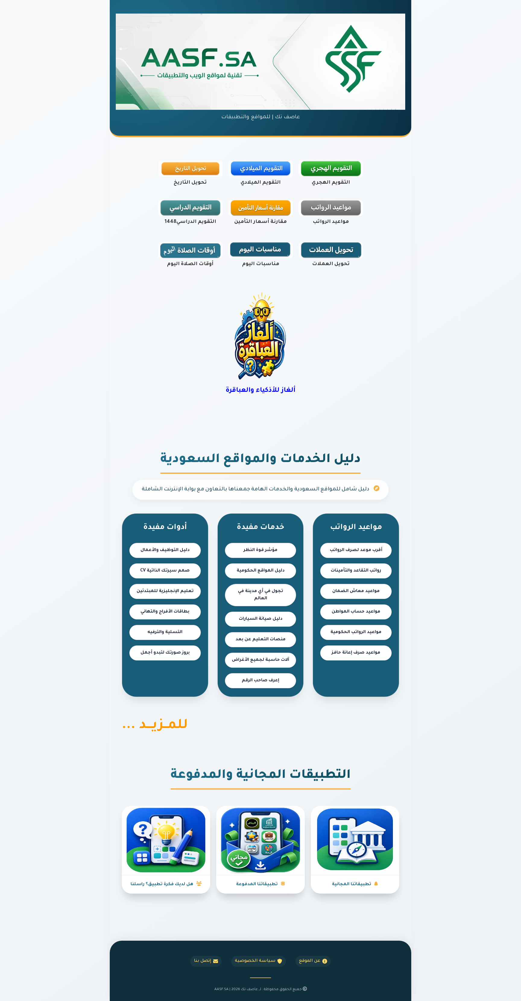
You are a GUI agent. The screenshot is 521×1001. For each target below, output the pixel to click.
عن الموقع (309, 961)
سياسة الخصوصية (255, 961)
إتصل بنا (202, 961)
